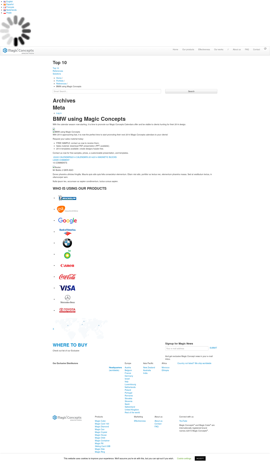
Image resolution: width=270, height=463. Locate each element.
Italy (126, 381)
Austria (128, 367)
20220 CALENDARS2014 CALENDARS (70, 157)
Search (191, 91)
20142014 (92, 157)
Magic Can (99, 429)
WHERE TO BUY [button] (70, 345)
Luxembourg (130, 384)
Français (10, 7)
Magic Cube (100, 420)
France (128, 373)
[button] (265, 48)
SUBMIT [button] (213, 347)
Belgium (128, 370)
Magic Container (102, 440)
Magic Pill (99, 443)
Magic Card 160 (102, 423)
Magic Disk (100, 449)
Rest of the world (132, 412)
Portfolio (60, 80)
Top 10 (56, 68)
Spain (127, 404)
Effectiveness (204, 49)
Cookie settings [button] (184, 458)
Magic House (101, 434)
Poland (128, 389)
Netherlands (130, 387)
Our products (188, 49)
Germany (129, 375)
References (58, 70)
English (9, 1)
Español (10, 4)
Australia (147, 370)
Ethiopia (165, 370)
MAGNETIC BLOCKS (107, 157)
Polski (9, 12)
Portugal (128, 392)
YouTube (183, 420)
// (228, 49)
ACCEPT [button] (200, 458)
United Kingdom (132, 409)
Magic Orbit (100, 437)
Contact (256, 49)
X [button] (53, 328)
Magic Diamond (102, 426)
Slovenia (128, 401)
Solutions (57, 73)
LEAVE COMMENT (61, 159)
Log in (59, 113)
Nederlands (11, 9)
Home (175, 49)
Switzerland (130, 406)
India (145, 373)
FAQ (247, 49)
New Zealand (149, 367)
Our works (218, 49)
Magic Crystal (101, 432)
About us (237, 49)
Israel (127, 378)
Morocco (165, 367)
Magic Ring (100, 451)
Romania (129, 395)
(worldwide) (115, 369)
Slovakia (128, 398)
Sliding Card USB (102, 446)
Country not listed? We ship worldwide (194, 363)
